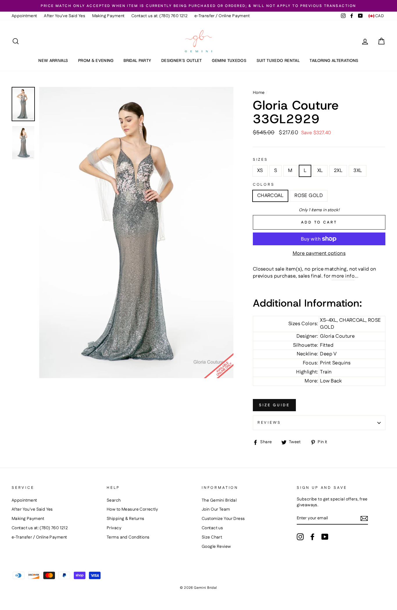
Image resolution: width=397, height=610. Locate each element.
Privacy (114, 528)
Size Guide (274, 405)
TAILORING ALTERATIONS (334, 60)
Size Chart (212, 537)
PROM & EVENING (96, 60)
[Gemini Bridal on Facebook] (312, 536)
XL (320, 170)
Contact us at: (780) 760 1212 (159, 16)
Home (259, 93)
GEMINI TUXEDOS (229, 60)
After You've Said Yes (64, 16)
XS (260, 170)
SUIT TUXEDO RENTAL (278, 60)
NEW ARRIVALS (53, 60)
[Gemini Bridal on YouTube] (324, 536)
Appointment (24, 16)
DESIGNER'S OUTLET (181, 60)
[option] (198, 6)
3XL (357, 170)
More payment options (319, 253)
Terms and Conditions (128, 537)
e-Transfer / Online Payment (222, 16)
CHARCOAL (270, 195)
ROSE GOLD (308, 195)
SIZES (260, 159)
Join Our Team (216, 509)
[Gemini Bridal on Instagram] (300, 536)
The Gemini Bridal (219, 500)
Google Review (216, 547)
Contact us (212, 528)
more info (343, 276)
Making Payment (108, 16)
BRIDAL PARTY (137, 60)
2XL (338, 170)
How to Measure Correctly (132, 509)
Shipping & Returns (125, 519)
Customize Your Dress (223, 519)
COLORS (264, 184)
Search (114, 500)
